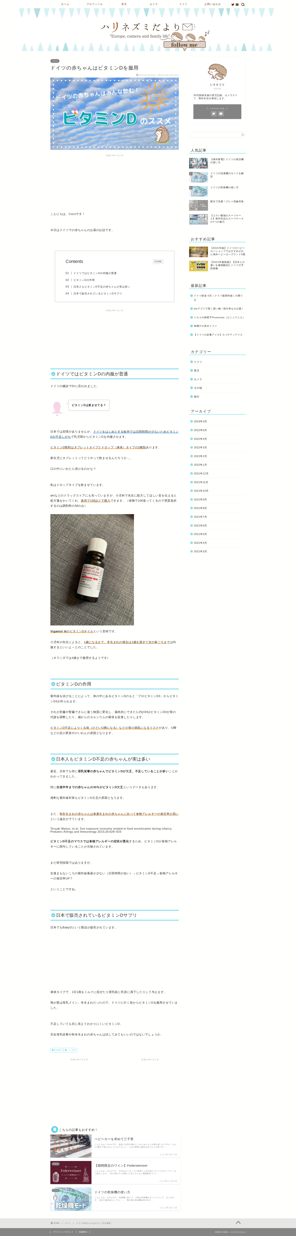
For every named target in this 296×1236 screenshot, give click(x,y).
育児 (124, 4)
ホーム (65, 4)
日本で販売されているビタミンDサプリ (97, 293)
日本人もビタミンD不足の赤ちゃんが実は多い (101, 286)
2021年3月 (200, 551)
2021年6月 (200, 525)
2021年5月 (200, 534)
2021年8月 (200, 508)
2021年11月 (201, 482)
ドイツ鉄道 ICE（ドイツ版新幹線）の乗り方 (218, 297)
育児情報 (57, 1050)
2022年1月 (200, 464)
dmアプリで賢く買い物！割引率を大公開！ (219, 308)
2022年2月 (200, 456)
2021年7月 (200, 516)
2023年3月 (200, 421)
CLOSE (158, 261)
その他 (198, 387)
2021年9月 (200, 499)
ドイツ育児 (71, 1050)
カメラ (154, 4)
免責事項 (83, 1232)
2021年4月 (200, 542)
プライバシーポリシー (63, 1232)
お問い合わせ (213, 4)
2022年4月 (200, 438)
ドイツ (183, 4)
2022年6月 (200, 430)
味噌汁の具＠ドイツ (205, 326)
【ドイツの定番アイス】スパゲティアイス (218, 334)
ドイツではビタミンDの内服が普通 (95, 273)
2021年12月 (201, 473)
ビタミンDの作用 (84, 279)
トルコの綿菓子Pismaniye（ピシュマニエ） (219, 317)
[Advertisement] (114, 182)
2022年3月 (200, 447)
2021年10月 (201, 490)
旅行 (196, 396)
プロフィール (95, 4)
